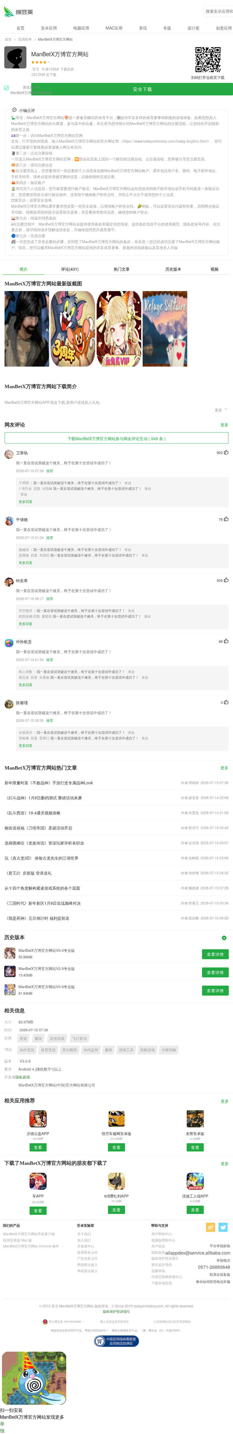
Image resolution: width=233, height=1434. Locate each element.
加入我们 (84, 1239)
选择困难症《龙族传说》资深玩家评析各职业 (44, 843)
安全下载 (142, 89)
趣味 (38, 1038)
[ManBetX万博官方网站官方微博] (210, 1227)
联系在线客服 (220, 1274)
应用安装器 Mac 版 (17, 1239)
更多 (224, 425)
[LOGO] (18, 11)
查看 (38, 1147)
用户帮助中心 (161, 1233)
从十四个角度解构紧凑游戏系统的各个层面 (42, 888)
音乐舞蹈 (69, 1049)
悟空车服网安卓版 (116, 1133)
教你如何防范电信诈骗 (213, 1281)
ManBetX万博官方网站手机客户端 (29, 1233)
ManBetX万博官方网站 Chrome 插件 (31, 1245)
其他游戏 (57, 1038)
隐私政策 (22, 1077)
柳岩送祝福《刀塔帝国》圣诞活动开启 (38, 828)
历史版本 (173, 269)
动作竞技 (27, 1049)
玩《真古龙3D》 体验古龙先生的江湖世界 (41, 858)
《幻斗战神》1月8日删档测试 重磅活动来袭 (43, 797)
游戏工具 (126, 1049)
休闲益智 (91, 1049)
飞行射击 (79, 1038)
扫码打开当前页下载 (207, 77)
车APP (38, 1196)
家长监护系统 (161, 1264)
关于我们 (84, 1233)
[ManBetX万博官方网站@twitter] (223, 1227)
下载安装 (67, 68)
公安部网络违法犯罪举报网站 (172, 1322)
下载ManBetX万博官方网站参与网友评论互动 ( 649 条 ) (116, 438)
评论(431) (70, 269)
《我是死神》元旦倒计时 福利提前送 (37, 918)
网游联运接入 (87, 1264)
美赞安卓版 (195, 1133)
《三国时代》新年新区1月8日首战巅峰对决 (43, 903)
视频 (215, 269)
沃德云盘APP (38, 1133)
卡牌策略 (168, 1049)
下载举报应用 (161, 1282)
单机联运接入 (87, 1270)
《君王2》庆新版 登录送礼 (28, 873)
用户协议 (158, 1245)
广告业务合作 (87, 1258)
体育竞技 (48, 1049)
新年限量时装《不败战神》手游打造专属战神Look (49, 782)
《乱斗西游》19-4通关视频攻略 (33, 813)
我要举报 (158, 1270)
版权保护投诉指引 (165, 1258)
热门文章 (122, 269)
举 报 (2, 1427)
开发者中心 (85, 1245)
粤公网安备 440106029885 (65, 1322)
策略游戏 (147, 1049)
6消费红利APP (116, 1196)
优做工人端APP (195, 1196)
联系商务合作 (87, 1252)
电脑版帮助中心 (163, 1239)
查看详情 (215, 954)
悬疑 (23, 1038)
